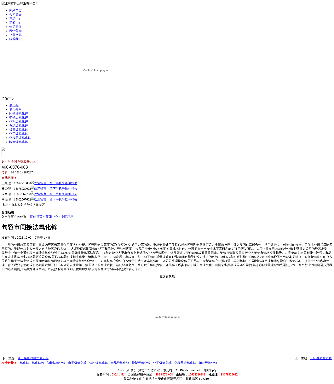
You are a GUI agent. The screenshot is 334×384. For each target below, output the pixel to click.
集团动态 (67, 216)
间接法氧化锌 (18, 113)
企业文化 (15, 35)
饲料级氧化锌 (18, 121)
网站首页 (15, 10)
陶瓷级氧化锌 (18, 141)
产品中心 (15, 18)
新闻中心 (15, 22)
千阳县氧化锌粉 (321, 358)
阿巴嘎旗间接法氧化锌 (33, 358)
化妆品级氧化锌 (20, 137)
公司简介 (15, 14)
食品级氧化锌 (18, 125)
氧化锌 (14, 105)
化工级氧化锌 (18, 133)
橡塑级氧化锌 (18, 129)
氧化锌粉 (15, 109)
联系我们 (15, 39)
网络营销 (15, 30)
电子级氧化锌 (18, 117)
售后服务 (15, 26)
